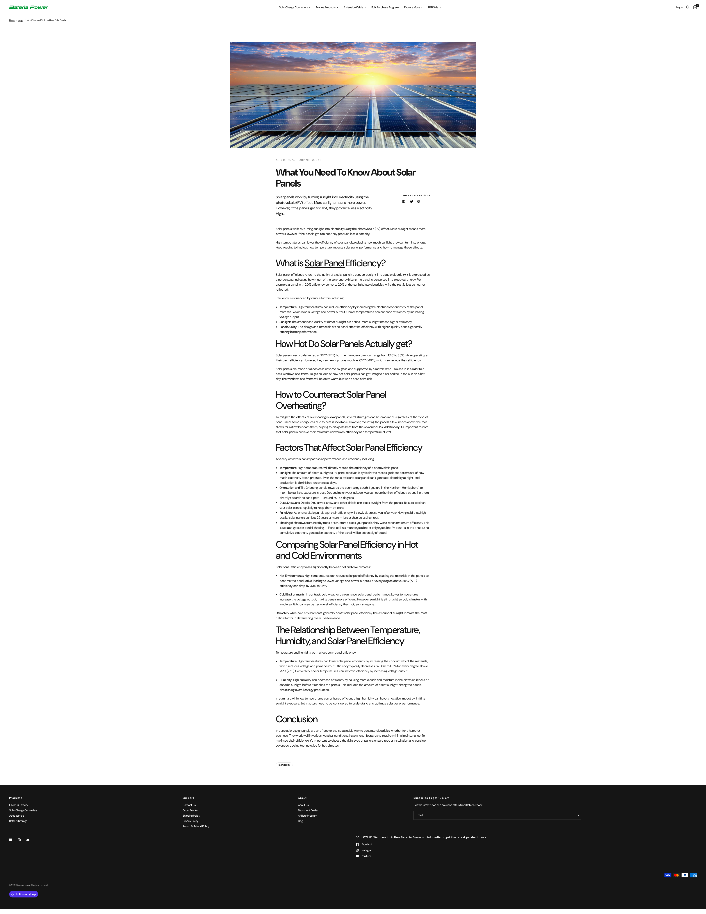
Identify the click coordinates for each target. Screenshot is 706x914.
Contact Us (189, 805)
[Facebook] (13, 840)
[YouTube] (30, 840)
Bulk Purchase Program (385, 7)
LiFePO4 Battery (18, 805)
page (20, 20)
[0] (694, 7)
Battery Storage (18, 821)
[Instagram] (22, 840)
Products (15, 798)
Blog (300, 821)
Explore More (412, 7)
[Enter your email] (577, 815)
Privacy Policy (190, 821)
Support (188, 798)
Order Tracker (191, 810)
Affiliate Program (307, 816)
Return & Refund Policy (196, 826)
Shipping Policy (191, 816)
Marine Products (326, 7)
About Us (303, 805)
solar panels (302, 731)
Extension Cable (353, 7)
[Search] (687, 7)
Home (12, 20)
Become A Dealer (308, 810)
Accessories (16, 816)
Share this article (416, 195)
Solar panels (284, 355)
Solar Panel (325, 263)
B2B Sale (433, 7)
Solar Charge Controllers (293, 7)
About (302, 798)
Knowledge (284, 765)
